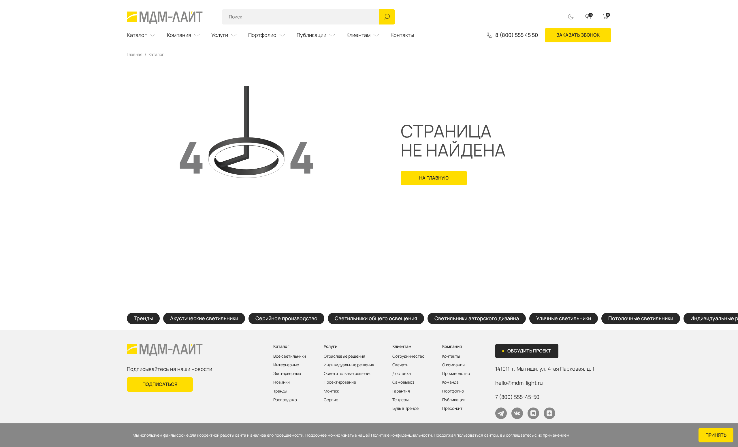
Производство (456, 373)
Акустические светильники (204, 318)
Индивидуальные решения (349, 364)
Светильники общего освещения (376, 318)
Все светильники (289, 356)
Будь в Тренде (405, 408)
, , (544, 368)
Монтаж (331, 391)
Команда (450, 382)
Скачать (400, 364)
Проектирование (340, 382)
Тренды (143, 318)
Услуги (219, 34)
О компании (453, 364)
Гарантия (401, 391)
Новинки (281, 382)
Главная (134, 54)
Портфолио (262, 34)
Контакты (402, 34)
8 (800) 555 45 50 (516, 35)
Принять (715, 435)
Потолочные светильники (640, 318)
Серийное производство (286, 318)
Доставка (401, 373)
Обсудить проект (529, 351)
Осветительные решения (348, 373)
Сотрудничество (408, 356)
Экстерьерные (287, 373)
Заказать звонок (578, 35)
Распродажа (285, 399)
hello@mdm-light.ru (519, 382)
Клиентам (358, 34)
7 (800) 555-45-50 (517, 396)
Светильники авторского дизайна (476, 318)
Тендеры (400, 399)
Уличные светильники (563, 318)
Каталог (137, 34)
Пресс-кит (452, 408)
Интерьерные (286, 364)
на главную (434, 178)
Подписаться (159, 384)
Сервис (331, 399)
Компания (179, 34)
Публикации (311, 34)
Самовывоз (403, 382)
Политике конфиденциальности (401, 435)
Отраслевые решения (344, 356)
